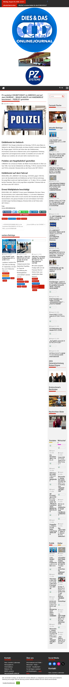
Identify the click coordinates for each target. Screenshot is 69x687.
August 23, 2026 (55, 198)
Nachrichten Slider (56, 412)
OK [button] (18, 683)
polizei (18, 218)
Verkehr (24, 286)
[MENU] (67, 88)
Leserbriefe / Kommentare (35, 286)
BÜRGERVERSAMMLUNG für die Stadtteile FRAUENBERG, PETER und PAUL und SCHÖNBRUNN (12, 226)
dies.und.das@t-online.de (11, 673)
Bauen (26, 281)
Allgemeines (6, 273)
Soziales (52, 440)
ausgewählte (6, 275)
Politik (12, 278)
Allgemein (4, 218)
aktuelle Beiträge (56, 128)
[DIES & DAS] (3, 87)
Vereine (35, 290)
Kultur (60, 543)
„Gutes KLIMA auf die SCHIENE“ (35, 224)
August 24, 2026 (8, 254)
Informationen (12, 218)
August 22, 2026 (55, 312)
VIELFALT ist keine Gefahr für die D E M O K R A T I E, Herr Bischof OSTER (39, 5)
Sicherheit (24, 218)
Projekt (4, 280)
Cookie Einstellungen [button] (9, 683)
